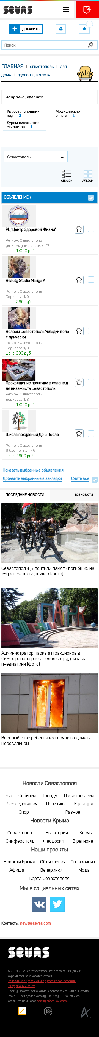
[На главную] (16, 9)
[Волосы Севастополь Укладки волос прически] (19, 318)
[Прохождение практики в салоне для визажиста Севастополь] (19, 370)
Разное (72, 812)
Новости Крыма (19, 862)
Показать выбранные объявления (33, 471)
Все (8, 796)
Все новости (84, 494)
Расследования (22, 804)
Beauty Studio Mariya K (25, 281)
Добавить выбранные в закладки (32, 479)
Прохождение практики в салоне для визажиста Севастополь (37, 386)
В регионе (83, 841)
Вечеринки (51, 870)
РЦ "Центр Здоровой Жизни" (31, 230)
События (27, 796)
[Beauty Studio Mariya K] (19, 267)
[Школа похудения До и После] (19, 421)
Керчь (86, 833)
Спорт (25, 812)
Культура (83, 804)
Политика (56, 804)
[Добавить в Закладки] (79, 229)
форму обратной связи (52, 1001)
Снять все (80, 479)
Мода (84, 870)
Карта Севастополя (49, 879)
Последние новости (25, 495)
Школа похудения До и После (32, 435)
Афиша (16, 870)
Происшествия (79, 796)
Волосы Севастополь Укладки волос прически (37, 335)
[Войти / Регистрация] (87, 9)
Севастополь (20, 833)
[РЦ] (19, 216)
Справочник (83, 862)
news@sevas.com (35, 924)
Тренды (50, 796)
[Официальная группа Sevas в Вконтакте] (39, 904)
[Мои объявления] (61, 29)
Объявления (53, 862)
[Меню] (37, 9)
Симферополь (20, 841)
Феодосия (53, 841)
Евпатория (57, 833)
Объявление (16, 197)
